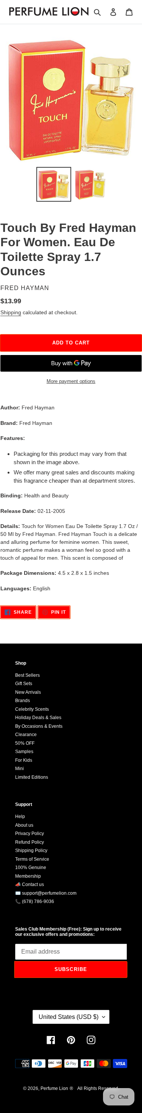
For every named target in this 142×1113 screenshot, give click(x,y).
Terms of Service (32, 859)
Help (20, 816)
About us (24, 825)
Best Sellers (27, 675)
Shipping (10, 312)
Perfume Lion (54, 1088)
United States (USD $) (68, 1017)
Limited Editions (31, 777)
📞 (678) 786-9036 (34, 901)
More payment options (71, 381)
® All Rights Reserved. (94, 1088)
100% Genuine (30, 867)
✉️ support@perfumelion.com (45, 893)
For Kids (23, 760)
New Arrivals (28, 692)
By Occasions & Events (38, 726)
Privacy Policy (29, 833)
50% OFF (24, 743)
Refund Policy (29, 842)
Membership (28, 876)
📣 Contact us (29, 884)
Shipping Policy (31, 850)
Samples (24, 751)
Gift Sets (23, 683)
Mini (19, 768)
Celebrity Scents (32, 709)
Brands (22, 700)
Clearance (26, 734)
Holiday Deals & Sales (38, 717)
